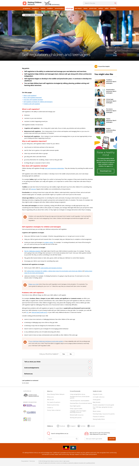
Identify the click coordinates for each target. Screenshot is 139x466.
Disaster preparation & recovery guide (103, 405)
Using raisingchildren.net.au (77, 394)
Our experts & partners (53, 402)
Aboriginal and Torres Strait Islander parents (80, 397)
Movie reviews (97, 411)
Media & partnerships (53, 405)
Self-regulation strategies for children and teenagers (38, 101)
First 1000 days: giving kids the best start (102, 407)
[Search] (76, 438)
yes (63, 354)
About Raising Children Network (55, 394)
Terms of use (32, 461)
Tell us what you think (32, 361)
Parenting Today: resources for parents (104, 414)
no (71, 354)
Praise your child (33, 284)
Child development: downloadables (79, 400)
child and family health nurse (39, 312)
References (28, 374)
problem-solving (48, 242)
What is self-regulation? (30, 95)
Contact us (50, 407)
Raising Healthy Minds (99, 419)
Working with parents (76, 417)
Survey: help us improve (53, 410)
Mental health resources (76, 415)
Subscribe (112, 438)
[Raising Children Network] (41, 3)
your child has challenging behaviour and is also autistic (46, 341)
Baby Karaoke (96, 402)
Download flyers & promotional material (81, 403)
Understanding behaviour (33, 15)
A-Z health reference (98, 397)
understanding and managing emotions (51, 268)
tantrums (33, 189)
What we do (50, 397)
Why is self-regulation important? (32, 97)
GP (27, 312)
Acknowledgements (31, 368)
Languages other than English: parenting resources (78, 411)
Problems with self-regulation (31, 104)
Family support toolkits (76, 408)
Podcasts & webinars (99, 416)
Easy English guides (75, 406)
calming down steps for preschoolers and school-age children (65, 271)
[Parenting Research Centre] (29, 405)
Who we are (50, 399)
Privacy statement (24, 461)
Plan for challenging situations (32, 251)
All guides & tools (97, 394)
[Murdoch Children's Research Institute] (29, 419)
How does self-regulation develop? (33, 99)
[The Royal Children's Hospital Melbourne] (29, 412)
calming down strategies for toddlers (37, 271)
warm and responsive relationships (54, 168)
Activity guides (97, 399)
